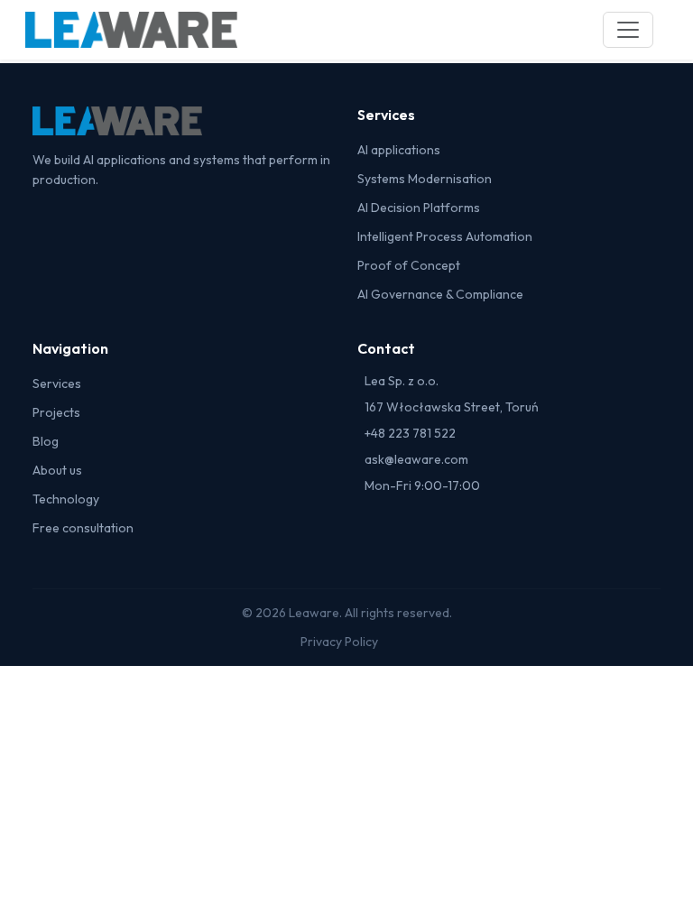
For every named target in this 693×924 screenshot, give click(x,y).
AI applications (398, 150)
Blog (45, 441)
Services (56, 383)
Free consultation (83, 528)
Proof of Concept (408, 265)
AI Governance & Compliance (440, 294)
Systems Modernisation (424, 179)
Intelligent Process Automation (444, 236)
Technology (65, 499)
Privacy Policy (339, 641)
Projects (56, 412)
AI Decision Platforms (418, 207)
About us (57, 470)
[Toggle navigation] (628, 30)
